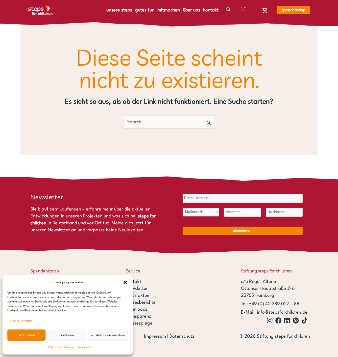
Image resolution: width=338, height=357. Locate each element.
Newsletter (137, 288)
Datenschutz (181, 336)
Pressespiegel (139, 323)
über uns (191, 10)
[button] (125, 282)
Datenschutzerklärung (61, 347)
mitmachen (168, 10)
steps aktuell (138, 295)
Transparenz (138, 316)
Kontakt (133, 281)
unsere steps (119, 10)
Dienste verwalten (21, 321)
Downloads (136, 309)
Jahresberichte (141, 302)
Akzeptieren (26, 335)
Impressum (83, 347)
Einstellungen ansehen (108, 335)
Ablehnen (67, 335)
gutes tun (144, 10)
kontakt (211, 10)
